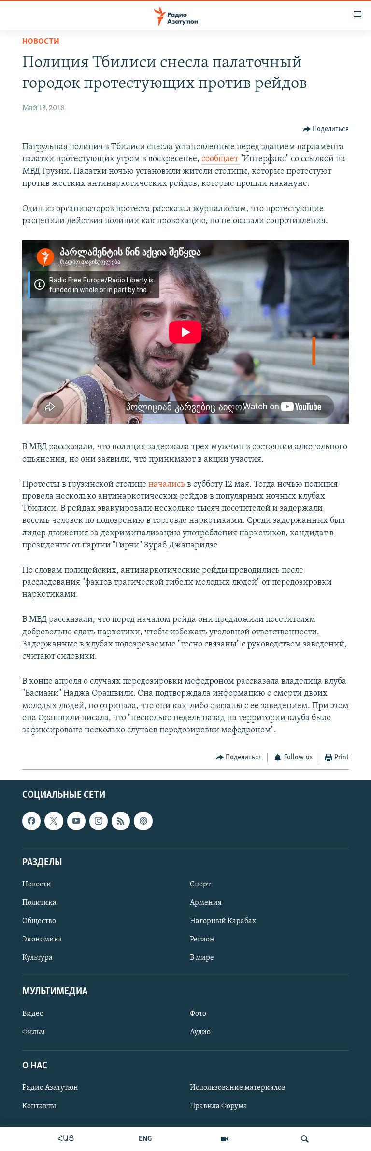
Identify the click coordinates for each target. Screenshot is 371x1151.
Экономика (42, 939)
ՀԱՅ (65, 1139)
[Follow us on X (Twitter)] (53, 821)
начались (166, 484)
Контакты (39, 1106)
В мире (202, 958)
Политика (39, 903)
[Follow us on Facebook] (31, 821)
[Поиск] (304, 1139)
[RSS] (121, 821)
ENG (145, 1139)
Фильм (33, 1032)
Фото (198, 1013)
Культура (37, 958)
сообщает (220, 159)
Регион (202, 939)
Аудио (200, 1032)
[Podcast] (143, 821)
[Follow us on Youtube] (76, 821)
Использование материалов (237, 1088)
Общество (39, 921)
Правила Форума (218, 1106)
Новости (40, 42)
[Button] (326, 129)
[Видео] (224, 1139)
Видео (32, 1013)
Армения (206, 903)
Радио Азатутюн (50, 1088)
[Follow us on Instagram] (98, 821)
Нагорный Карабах (223, 921)
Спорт (200, 884)
